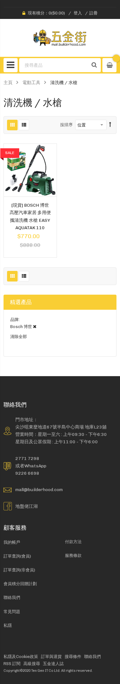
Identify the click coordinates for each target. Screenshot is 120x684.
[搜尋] (94, 65)
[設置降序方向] (110, 124)
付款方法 (73, 541)
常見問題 (12, 611)
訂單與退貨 (51, 656)
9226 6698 (27, 473)
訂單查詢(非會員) (19, 569)
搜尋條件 (73, 656)
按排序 (66, 124)
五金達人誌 (53, 663)
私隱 (8, 625)
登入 (78, 13)
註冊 (93, 13)
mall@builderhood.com (39, 489)
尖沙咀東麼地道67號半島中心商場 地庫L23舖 (61, 426)
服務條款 (73, 555)
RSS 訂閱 (12, 663)
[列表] (24, 125)
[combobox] (54, 65)
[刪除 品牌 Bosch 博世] (34, 326)
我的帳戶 (12, 542)
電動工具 (31, 82)
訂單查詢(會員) (17, 556)
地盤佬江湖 (26, 506)
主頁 (8, 82)
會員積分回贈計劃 (20, 583)
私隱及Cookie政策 (21, 656)
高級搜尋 (31, 663)
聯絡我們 (12, 597)
